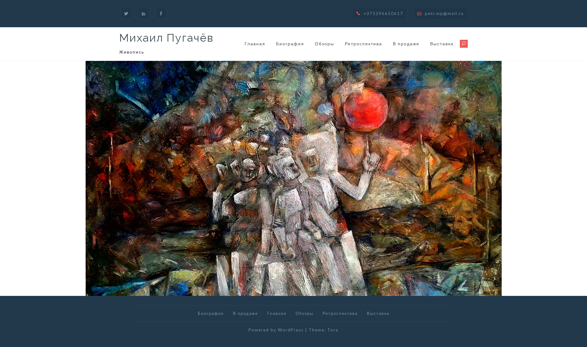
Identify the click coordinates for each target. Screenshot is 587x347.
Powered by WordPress (276, 329)
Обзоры (324, 43)
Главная (255, 43)
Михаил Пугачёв (166, 37)
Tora (332, 329)
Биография (290, 43)
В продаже (406, 43)
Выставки (442, 43)
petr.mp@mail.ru (444, 13)
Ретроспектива (363, 43)
